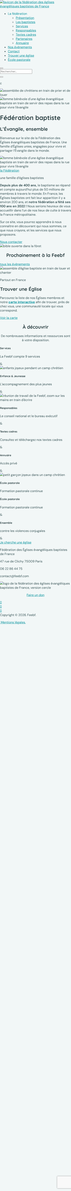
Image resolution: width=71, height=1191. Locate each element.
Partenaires (24, 39)
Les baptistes (25, 22)
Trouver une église (21, 55)
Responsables (26, 30)
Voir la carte (9, 318)
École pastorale (19, 60)
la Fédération (9, 170)
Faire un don (35, 595)
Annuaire (22, 43)
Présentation (25, 18)
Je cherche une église (15, 542)
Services (22, 26)
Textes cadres (26, 34)
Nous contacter (11, 242)
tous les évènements (15, 264)
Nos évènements (20, 47)
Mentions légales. (13, 622)
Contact (14, 51)
